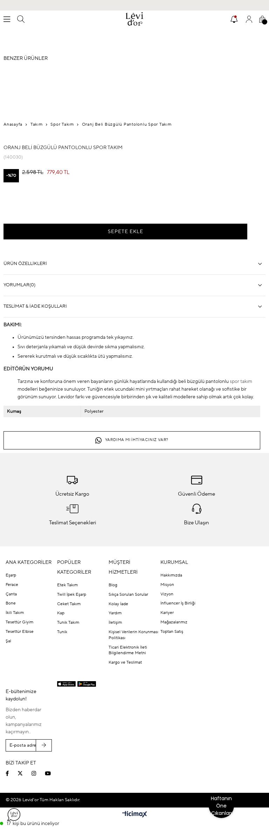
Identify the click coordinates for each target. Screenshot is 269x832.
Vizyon (166, 594)
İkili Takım (15, 613)
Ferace (12, 585)
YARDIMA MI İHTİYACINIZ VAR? (137, 440)
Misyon (167, 585)
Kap (60, 613)
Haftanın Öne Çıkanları (221, 806)
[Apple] (66, 684)
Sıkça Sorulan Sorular (128, 595)
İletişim (115, 623)
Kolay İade (118, 604)
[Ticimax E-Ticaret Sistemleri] (134, 815)
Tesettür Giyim (19, 622)
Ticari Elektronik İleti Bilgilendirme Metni (128, 650)
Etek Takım (67, 585)
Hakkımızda (171, 575)
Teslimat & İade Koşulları (35, 306)
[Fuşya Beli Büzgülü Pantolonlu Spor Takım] (18, 204)
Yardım (115, 613)
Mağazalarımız (173, 622)
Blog (113, 585)
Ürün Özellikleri (25, 263)
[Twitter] (25, 773)
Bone (11, 603)
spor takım (241, 381)
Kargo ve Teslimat (125, 662)
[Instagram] (38, 773)
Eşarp (11, 575)
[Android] (86, 684)
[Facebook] (12, 773)
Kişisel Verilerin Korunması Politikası (133, 635)
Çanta (11, 594)
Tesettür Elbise (20, 632)
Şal (8, 641)
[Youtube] (52, 773)
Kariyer (167, 613)
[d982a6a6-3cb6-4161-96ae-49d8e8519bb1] (216, 760)
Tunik (62, 632)
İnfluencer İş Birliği (177, 603)
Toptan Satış (171, 632)
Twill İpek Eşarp (71, 595)
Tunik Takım (68, 623)
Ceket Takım (69, 604)
